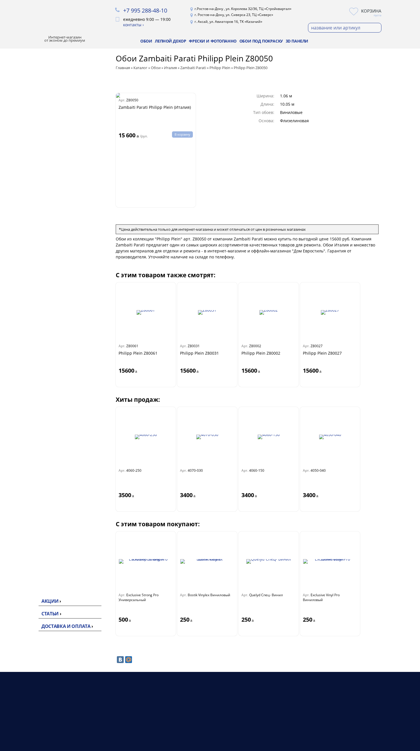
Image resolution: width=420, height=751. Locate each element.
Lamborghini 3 (38, 243)
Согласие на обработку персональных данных (340, 738)
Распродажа (35, 70)
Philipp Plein (37, 250)
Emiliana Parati (39, 275)
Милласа (33, 158)
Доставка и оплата (66, 626)
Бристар (32, 302)
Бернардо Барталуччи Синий (42, 384)
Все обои (33, 112)
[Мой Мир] (128, 659)
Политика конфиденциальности (349, 725)
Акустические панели (47, 565)
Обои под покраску (261, 41)
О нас (258, 717)
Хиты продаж (36, 59)
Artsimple (34, 167)
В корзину (182, 134)
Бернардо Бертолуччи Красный (45, 323)
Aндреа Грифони (42, 363)
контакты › (133, 24)
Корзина (371, 11)
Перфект (33, 533)
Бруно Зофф (37, 336)
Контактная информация (278, 730)
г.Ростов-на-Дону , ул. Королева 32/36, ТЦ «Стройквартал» (243, 8)
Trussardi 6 (36, 258)
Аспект (31, 185)
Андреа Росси (39, 284)
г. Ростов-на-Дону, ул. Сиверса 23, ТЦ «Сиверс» (234, 14)
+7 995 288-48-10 (145, 10)
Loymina (32, 195)
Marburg (33, 397)
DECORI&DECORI (41, 311)
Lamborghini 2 (38, 266)
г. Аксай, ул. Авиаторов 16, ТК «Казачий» (228, 21)
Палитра (33, 122)
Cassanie (33, 354)
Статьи (50, 614)
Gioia (31, 227)
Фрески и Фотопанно (212, 41)
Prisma (31, 424)
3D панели (297, 41)
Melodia (33, 212)
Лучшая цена (36, 82)
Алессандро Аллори (45, 345)
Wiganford (35, 433)
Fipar (29, 372)
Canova (33, 220)
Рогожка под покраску (37, 507)
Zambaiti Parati (40, 204)
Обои (146, 41)
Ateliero (32, 149)
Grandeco (34, 415)
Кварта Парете (40, 293)
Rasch (30, 406)
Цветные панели (42, 583)
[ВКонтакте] (120, 659)
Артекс (31, 140)
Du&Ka (31, 442)
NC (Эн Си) (35, 176)
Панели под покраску (47, 574)
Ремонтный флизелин (48, 494)
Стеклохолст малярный (36, 482)
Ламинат (193, 723)
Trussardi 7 (36, 235)
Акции (49, 601)
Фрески (192, 730)
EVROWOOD (36, 542)
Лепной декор (170, 41)
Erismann (34, 131)
